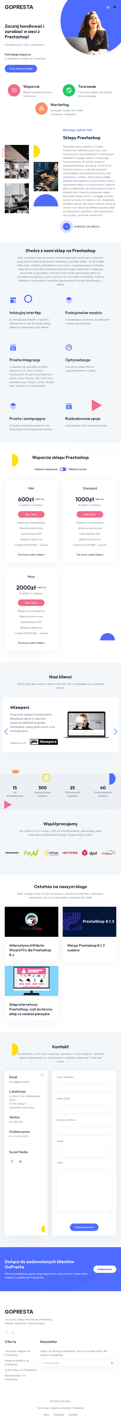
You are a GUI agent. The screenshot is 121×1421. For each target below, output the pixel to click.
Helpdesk (59, 1414)
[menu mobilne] (114, 7)
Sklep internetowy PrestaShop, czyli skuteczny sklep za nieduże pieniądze (30, 1009)
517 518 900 (16, 1121)
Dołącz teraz (105, 1269)
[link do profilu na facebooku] (12, 1161)
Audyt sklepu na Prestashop (21, 1369)
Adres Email (63, 1098)
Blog (46, 1414)
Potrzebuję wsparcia (18, 54)
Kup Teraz (31, 514)
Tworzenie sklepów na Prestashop (17, 1353)
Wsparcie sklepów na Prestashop (17, 1362)
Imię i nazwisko (65, 1077)
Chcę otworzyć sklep (21, 68)
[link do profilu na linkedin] (20, 1161)
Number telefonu (66, 1119)
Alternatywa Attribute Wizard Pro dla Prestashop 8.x (30, 950)
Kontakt (73, 1414)
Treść (60, 1162)
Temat (60, 1141)
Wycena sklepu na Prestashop (15, 1377)
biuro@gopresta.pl (19, 1081)
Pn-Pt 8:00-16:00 (18, 1136)
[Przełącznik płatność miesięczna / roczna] (63, 469)
